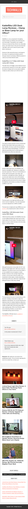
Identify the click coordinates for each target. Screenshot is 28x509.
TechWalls (14, 9)
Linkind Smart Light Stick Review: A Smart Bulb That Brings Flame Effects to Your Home (14, 387)
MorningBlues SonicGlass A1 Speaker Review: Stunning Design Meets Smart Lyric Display (13, 438)
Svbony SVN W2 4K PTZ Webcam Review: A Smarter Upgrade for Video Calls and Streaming (13, 411)
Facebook (11, 474)
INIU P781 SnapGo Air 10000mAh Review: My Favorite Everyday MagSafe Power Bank (13, 462)
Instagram (23, 474)
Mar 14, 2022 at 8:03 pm (10, 329)
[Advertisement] (14, 87)
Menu (15, 1)
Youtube (5, 474)
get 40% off (4, 208)
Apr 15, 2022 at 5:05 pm (10, 342)
